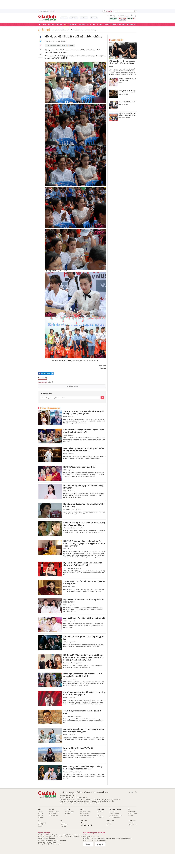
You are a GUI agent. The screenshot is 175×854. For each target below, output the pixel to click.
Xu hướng (112, 811)
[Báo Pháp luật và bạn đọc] (122, 19)
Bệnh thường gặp (69, 811)
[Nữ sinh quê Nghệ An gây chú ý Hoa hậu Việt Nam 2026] (50, 491)
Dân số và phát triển (118, 24)
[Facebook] (129, 792)
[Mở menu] (136, 24)
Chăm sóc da (64, 824)
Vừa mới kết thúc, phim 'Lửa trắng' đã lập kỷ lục (83, 637)
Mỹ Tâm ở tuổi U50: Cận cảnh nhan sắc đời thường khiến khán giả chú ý (82, 564)
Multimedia (73, 24)
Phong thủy (41, 824)
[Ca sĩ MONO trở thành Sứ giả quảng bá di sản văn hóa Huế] (113, 117)
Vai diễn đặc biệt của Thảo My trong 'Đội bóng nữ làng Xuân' (84, 582)
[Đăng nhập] (136, 16)
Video (98, 813)
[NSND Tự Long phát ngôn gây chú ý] (50, 473)
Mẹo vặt (40, 826)
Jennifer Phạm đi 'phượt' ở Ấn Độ (78, 748)
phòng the (84, 18)
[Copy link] (40, 45)
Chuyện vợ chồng (54, 811)
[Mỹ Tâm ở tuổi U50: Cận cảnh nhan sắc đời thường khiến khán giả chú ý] (50, 569)
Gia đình (51, 24)
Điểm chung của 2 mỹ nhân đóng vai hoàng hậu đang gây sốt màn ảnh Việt (82, 767)
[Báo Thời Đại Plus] (130, 19)
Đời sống (40, 813)
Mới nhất (109, 11)
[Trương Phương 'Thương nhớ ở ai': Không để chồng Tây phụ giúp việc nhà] (50, 417)
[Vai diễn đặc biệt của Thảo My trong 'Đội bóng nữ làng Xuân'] (50, 587)
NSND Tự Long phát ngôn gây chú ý (79, 467)
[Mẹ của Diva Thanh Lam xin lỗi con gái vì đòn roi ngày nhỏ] (50, 605)
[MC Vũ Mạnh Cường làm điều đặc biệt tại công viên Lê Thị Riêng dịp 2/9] (50, 698)
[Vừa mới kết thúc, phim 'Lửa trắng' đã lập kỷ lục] (50, 642)
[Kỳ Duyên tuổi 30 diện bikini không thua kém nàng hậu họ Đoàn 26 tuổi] (50, 436)
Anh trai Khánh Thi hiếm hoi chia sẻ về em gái (84, 618)
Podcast (99, 815)
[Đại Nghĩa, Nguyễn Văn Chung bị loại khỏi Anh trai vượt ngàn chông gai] (50, 735)
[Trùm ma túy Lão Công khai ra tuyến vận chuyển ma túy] (113, 94)
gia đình (65, 18)
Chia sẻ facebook (45, 373)
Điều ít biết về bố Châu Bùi (126, 102)
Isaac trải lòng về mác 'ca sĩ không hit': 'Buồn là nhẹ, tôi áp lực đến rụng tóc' (83, 449)
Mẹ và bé (94, 18)
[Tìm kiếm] (135, 11)
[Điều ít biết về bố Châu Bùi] (113, 105)
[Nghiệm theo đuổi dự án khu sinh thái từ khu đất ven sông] (50, 510)
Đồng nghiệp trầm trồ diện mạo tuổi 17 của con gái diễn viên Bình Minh (82, 675)
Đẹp (100, 24)
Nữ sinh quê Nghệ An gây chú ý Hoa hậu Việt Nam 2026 (83, 486)
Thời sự (40, 811)
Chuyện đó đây (133, 824)
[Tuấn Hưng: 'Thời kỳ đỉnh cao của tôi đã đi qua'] (50, 717)
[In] (40, 54)
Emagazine (100, 811)
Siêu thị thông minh (115, 817)
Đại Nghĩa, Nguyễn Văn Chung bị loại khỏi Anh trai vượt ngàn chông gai (84, 730)
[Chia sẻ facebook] (40, 37)
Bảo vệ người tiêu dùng (116, 815)
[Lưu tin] (40, 49)
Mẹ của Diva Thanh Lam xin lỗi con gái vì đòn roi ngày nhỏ (83, 600)
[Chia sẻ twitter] (40, 41)
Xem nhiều (117, 39)
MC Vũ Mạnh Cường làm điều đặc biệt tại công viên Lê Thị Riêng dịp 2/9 (84, 693)
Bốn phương (131, 24)
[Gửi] (102, 397)
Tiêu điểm (131, 823)
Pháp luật (40, 817)
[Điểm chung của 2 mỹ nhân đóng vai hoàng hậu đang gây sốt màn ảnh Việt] (50, 772)
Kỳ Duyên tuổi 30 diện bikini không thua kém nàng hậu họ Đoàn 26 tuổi (83, 431)
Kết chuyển (109, 824)
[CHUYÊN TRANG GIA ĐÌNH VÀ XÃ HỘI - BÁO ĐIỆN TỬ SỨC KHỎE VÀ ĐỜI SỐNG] (47, 18)
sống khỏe (74, 18)
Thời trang (63, 823)
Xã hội (44, 24)
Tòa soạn (88, 844)
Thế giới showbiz (77, 30)
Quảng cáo (100, 844)
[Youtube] (111, 15)
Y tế (66, 815)
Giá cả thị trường (114, 813)
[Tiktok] (114, 16)
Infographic (100, 817)
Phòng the (107, 24)
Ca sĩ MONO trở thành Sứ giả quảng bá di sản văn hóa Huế (127, 114)
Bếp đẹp (130, 815)
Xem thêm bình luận (72, 386)
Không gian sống (42, 823)
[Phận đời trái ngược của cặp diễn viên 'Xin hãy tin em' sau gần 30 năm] (50, 528)
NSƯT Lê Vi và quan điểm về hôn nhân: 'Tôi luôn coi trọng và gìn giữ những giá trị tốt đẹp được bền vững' (84, 543)
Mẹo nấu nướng (132, 813)
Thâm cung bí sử (53, 815)
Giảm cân (63, 826)
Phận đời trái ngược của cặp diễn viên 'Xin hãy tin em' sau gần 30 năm (84, 523)
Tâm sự (83, 823)
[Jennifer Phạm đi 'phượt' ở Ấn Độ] (50, 754)
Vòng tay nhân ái (110, 820)
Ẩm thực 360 (131, 811)
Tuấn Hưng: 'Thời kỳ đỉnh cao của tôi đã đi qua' (82, 712)
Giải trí (66, 24)
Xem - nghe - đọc (90, 30)
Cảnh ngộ (108, 823)
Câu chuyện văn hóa (62, 30)
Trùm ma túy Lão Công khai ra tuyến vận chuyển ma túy (127, 91)
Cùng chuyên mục (50, 407)
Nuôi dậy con (52, 813)
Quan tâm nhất (42, 382)
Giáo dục (40, 815)
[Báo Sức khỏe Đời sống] (113, 19)
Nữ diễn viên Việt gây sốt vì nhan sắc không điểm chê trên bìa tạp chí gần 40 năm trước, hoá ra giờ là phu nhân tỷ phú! (83, 657)
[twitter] (52, 373)
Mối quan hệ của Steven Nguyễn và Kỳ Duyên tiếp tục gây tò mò (122, 62)
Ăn (94, 24)
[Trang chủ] (40, 24)
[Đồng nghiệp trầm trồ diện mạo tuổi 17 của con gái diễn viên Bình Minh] (50, 680)
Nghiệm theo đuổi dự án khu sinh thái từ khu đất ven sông (84, 505)
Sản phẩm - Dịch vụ (85, 24)
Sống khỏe (58, 24)
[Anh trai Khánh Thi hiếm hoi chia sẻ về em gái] (50, 624)
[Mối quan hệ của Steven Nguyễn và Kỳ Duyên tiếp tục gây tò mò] (123, 50)
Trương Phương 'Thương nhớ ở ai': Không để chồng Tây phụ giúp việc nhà (83, 412)
